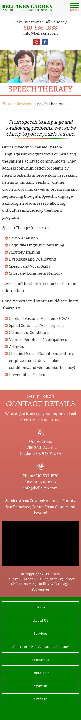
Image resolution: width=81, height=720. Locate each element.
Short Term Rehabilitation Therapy (40, 647)
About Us (40, 620)
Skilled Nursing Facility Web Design (40, 584)
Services (40, 633)
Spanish (40, 686)
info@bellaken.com (40, 33)
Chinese (40, 699)
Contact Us (41, 673)
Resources (40, 660)
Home (40, 607)
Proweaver (41, 589)
